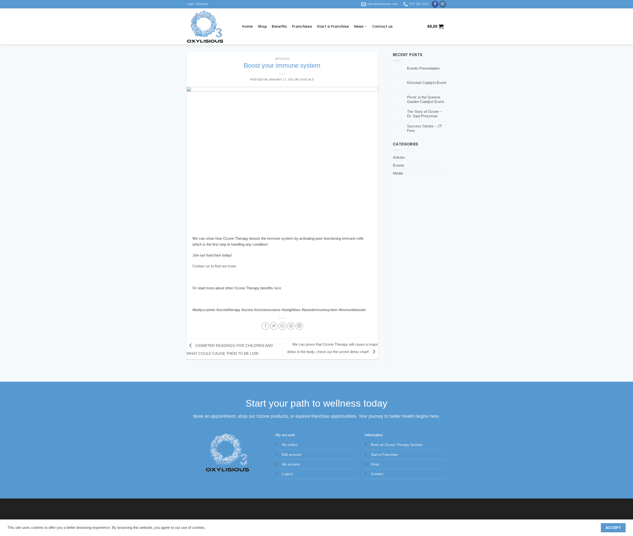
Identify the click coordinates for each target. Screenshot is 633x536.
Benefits (279, 26)
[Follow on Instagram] (442, 4)
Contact (377, 474)
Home (247, 26)
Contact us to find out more (214, 266)
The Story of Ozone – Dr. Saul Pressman (424, 113)
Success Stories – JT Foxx (424, 128)
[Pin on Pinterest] (291, 326)
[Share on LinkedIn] (299, 326)
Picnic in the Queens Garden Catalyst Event (425, 99)
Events (398, 165)
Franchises (302, 26)
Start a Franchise (333, 26)
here (277, 288)
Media (398, 173)
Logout (287, 474)
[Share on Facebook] (265, 326)
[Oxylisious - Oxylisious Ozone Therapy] (209, 26)
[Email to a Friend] (282, 326)
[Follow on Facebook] (435, 4)
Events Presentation (423, 68)
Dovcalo (307, 79)
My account (291, 464)
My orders (290, 445)
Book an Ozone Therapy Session (397, 445)
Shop (262, 26)
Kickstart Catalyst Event (426, 82)
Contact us (382, 26)
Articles (282, 58)
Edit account (291, 455)
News (359, 26)
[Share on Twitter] (274, 326)
